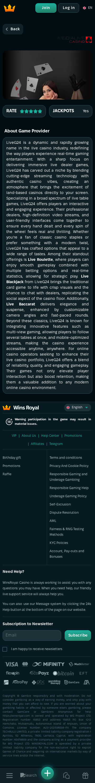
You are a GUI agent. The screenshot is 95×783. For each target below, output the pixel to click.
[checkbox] (6, 649)
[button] (87, 8)
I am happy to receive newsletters (36, 649)
